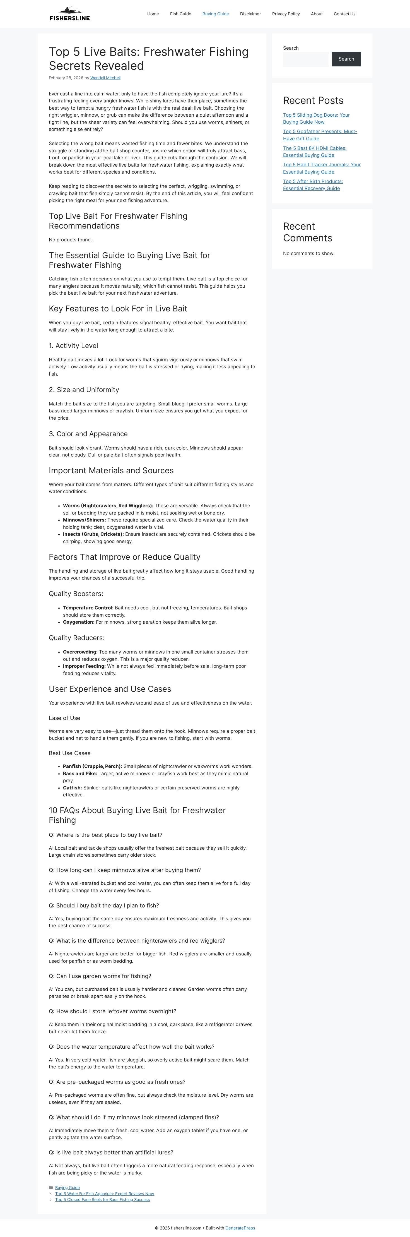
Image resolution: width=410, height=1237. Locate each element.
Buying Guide (215, 13)
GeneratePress (240, 1228)
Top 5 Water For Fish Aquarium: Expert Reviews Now (104, 1193)
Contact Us (345, 13)
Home (153, 13)
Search (291, 48)
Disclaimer (250, 13)
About (317, 13)
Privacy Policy (286, 13)
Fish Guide (180, 13)
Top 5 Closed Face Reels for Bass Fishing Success (102, 1199)
